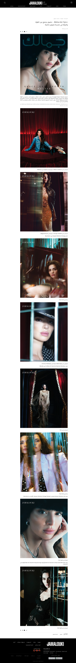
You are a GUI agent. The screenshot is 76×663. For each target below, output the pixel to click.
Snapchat (64, 651)
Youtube (45, 653)
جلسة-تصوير (55, 634)
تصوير (61, 634)
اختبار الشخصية (21, 6)
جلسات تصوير (56, 18)
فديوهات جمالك (21, 642)
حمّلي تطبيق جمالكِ (55, 655)
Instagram (46, 651)
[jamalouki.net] (38, 3)
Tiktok (51, 653)
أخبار (41, 6)
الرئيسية (66, 18)
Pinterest (52, 651)
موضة (64, 6)
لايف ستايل (32, 6)
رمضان (11, 6)
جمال (57, 6)
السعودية (49, 6)
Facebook (58, 651)
